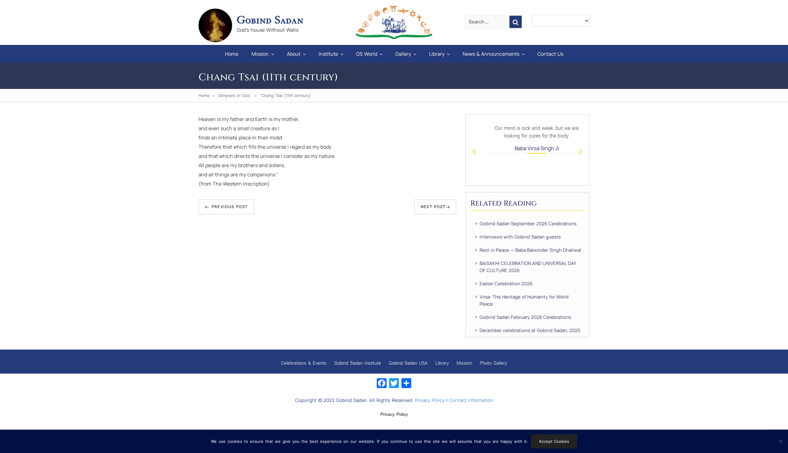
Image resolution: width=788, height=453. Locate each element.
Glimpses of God (234, 95)
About (293, 53)
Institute (328, 53)
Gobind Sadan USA (408, 363)
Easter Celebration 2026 (506, 283)
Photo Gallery (493, 363)
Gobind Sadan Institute (357, 363)
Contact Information (471, 400)
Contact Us (550, 53)
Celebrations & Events (304, 363)
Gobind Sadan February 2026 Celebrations (525, 317)
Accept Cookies (554, 441)
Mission (260, 53)
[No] (780, 441)
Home (231, 53)
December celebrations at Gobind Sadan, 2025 (530, 330)
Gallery (403, 53)
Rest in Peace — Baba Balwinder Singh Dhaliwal (530, 250)
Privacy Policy (430, 400)
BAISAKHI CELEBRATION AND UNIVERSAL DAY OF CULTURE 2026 (528, 267)
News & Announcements (491, 53)
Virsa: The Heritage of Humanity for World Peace (524, 300)
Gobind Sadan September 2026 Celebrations (528, 223)
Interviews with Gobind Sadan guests (520, 237)
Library (436, 53)
